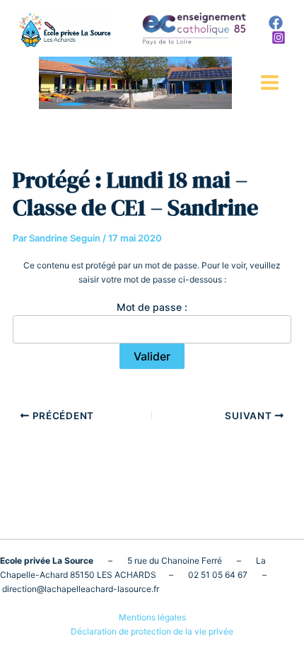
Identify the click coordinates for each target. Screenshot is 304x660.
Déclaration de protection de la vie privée (152, 631)
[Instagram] (278, 37)
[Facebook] (276, 23)
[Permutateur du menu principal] (269, 82)
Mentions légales (152, 617)
